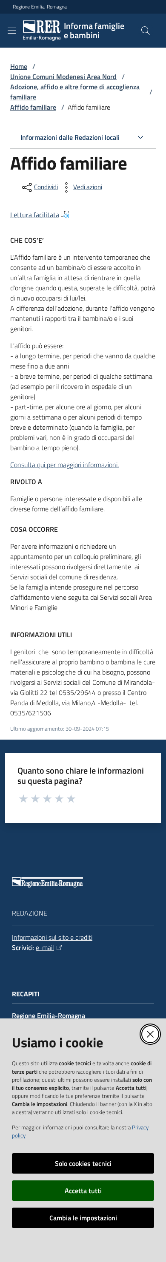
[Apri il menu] (12, 31)
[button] (145, 30)
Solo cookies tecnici (83, 1163)
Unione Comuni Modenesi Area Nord (63, 76)
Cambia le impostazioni (83, 1218)
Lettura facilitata (34, 215)
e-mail (45, 947)
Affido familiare (33, 107)
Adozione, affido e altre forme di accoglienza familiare (75, 92)
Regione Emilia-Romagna (40, 7)
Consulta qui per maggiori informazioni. (64, 464)
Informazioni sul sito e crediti (52, 937)
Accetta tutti (83, 1190)
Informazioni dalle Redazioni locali (70, 137)
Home (18, 66)
